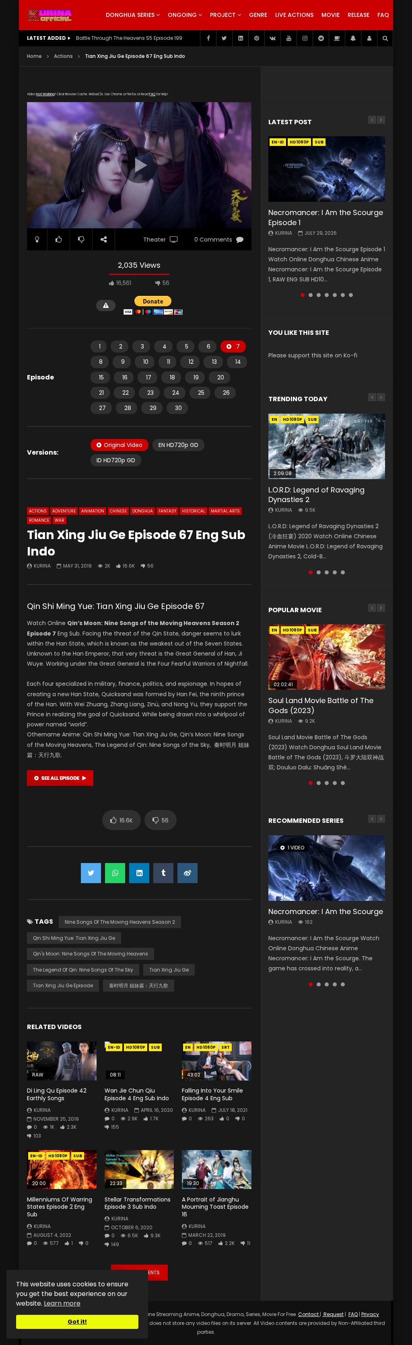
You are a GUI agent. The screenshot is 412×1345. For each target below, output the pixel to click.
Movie (330, 15)
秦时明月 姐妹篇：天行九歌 (138, 985)
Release (358, 15)
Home (34, 56)
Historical (193, 511)
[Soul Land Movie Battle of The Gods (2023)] (326, 657)
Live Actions (294, 15)
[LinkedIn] (240, 38)
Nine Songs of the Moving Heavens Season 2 (120, 922)
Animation (92, 511)
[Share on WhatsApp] (115, 873)
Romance (39, 520)
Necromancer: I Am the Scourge (325, 911)
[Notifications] (353, 38)
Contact (309, 1314)
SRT (225, 1047)
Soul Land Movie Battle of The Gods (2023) (320, 705)
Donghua (142, 511)
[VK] (272, 38)
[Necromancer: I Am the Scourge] (326, 868)
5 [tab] (335, 295)
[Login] (369, 38)
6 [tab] (343, 295)
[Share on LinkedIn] (139, 873)
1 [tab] (303, 295)
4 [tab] (327, 295)
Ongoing (182, 15)
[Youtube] (288, 38)
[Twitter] (224, 38)
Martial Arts (225, 511)
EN (188, 1047)
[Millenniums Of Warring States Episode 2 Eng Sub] (62, 1169)
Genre (258, 15)
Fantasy (167, 511)
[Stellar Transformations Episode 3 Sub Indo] (139, 1169)
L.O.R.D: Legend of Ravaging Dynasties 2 (316, 494)
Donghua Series (130, 15)
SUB (155, 1047)
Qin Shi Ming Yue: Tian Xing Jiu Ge (74, 938)
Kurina (42, 565)
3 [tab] (319, 295)
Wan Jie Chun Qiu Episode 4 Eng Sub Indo (137, 1094)
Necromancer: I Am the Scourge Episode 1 (325, 217)
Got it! (77, 1322)
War (59, 520)
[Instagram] (305, 38)
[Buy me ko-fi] (337, 38)
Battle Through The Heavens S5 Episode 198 (129, 38)
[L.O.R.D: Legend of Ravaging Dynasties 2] (326, 446)
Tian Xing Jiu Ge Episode (63, 985)
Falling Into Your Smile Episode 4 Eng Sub (212, 1094)
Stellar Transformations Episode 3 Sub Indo (138, 1203)
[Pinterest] (256, 38)
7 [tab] (351, 295)
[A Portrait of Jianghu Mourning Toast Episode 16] (216, 1169)
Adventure (64, 511)
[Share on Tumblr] (163, 873)
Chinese (118, 511)
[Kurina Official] (49, 15)
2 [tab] (311, 295)
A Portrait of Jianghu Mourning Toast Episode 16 (215, 1207)
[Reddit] (321, 38)
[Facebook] (208, 38)
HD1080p (135, 1047)
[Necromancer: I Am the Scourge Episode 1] (326, 169)
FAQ (383, 15)
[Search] (385, 38)
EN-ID (114, 1047)
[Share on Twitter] (91, 873)
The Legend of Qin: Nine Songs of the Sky (83, 969)
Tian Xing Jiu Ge (169, 969)
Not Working (45, 94)
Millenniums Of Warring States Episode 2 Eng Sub (59, 1207)
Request (333, 1314)
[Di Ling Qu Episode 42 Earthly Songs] (62, 1061)
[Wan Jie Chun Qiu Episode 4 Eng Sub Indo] (139, 1061)
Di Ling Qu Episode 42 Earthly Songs (57, 1094)
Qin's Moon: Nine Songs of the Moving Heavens (90, 953)
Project (223, 15)
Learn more (62, 1303)
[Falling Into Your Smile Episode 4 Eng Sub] (216, 1061)
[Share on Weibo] (187, 873)
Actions (63, 56)
